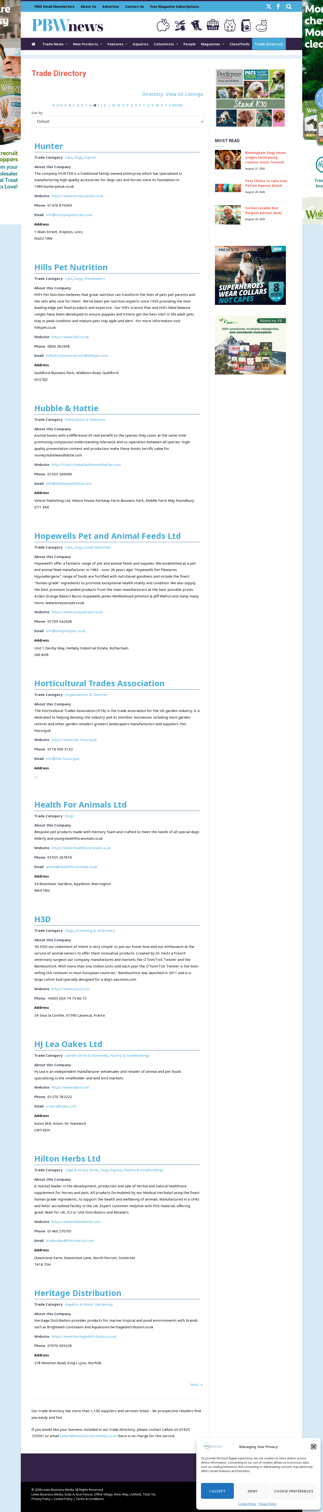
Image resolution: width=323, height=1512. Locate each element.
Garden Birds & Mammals (86, 1055)
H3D (42, 919)
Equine (90, 157)
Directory (152, 94)
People (189, 44)
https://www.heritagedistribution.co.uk (84, 1336)
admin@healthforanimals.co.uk (71, 866)
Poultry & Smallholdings (130, 1055)
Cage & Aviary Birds (81, 1169)
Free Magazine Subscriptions (174, 6)
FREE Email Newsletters (54, 6)
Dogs (78, 157)
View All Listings (184, 94)
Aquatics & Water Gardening (89, 1304)
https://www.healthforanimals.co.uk (81, 847)
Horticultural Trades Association (99, 683)
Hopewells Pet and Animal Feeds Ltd (107, 535)
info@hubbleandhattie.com (69, 483)
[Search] (288, 6)
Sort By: (37, 113)
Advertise (110, 6)
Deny (253, 1491)
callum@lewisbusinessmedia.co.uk (88, 1435)
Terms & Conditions (90, 1499)
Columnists (164, 44)
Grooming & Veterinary (95, 930)
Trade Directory (269, 44)
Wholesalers (94, 278)
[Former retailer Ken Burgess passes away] (228, 215)
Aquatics (140, 44)
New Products (85, 44)
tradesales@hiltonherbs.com (70, 1240)
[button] (313, 1446)
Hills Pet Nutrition (71, 267)
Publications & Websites (85, 419)
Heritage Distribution (78, 1292)
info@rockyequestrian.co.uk (69, 214)
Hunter (48, 146)
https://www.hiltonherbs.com (76, 1221)
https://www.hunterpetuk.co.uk (78, 195)
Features (115, 44)
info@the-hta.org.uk (63, 758)
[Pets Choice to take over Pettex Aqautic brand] (228, 188)
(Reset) (177, 105)
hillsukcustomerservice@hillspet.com (77, 355)
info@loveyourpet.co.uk (66, 630)
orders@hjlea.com (61, 1106)
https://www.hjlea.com (70, 1087)
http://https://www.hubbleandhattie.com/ (86, 464)
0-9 (59, 105)
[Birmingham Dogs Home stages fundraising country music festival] (228, 160)
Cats (68, 157)
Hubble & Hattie (66, 408)
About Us (88, 6)
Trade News (53, 44)
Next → (196, 1384)
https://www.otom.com (71, 988)
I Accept (217, 1491)
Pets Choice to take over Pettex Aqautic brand (266, 183)
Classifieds (239, 44)
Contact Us (134, 6)
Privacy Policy (267, 1504)
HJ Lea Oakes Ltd (68, 1044)
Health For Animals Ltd (80, 804)
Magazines (210, 44)
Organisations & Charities (86, 694)
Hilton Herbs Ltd (67, 1158)
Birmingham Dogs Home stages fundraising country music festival (265, 157)
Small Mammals (97, 547)
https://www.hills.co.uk (70, 336)
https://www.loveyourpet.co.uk (77, 611)
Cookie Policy (247, 1504)
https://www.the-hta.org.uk (74, 739)
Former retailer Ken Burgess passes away (263, 210)
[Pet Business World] (67, 25)
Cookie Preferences (293, 1491)
